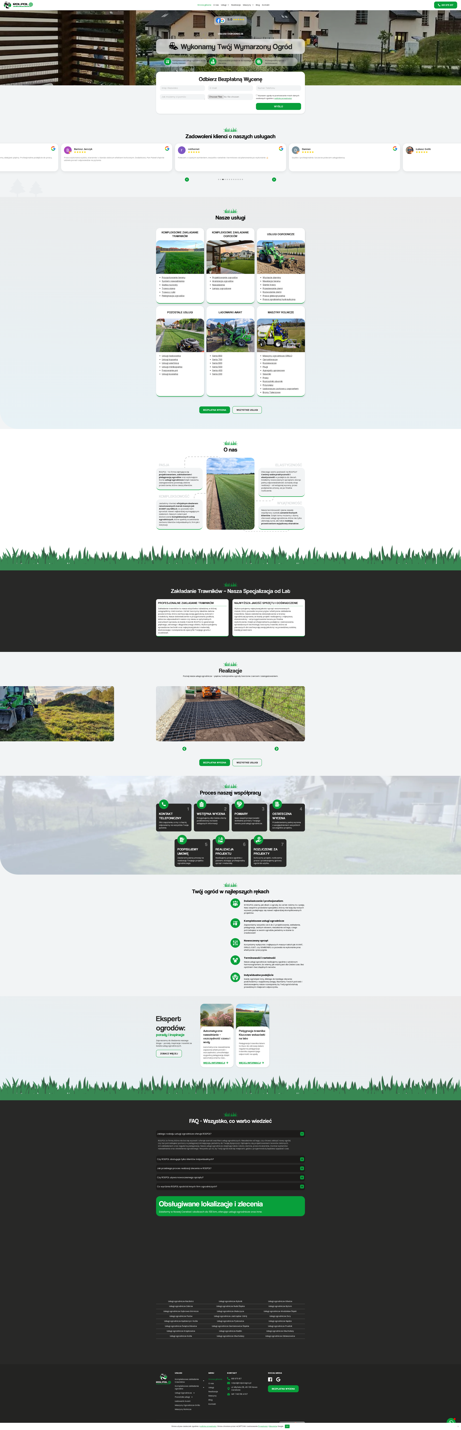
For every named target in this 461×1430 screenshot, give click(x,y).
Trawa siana (168, 288)
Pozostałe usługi (182, 1397)
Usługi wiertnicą (170, 363)
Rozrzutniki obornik (273, 381)
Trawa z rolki (168, 292)
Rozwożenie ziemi (272, 292)
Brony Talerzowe (271, 392)
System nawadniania (173, 281)
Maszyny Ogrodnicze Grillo (187, 1405)
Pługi (265, 366)
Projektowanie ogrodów (225, 277)
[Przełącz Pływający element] (451, 1422)
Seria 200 (217, 374)
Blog (258, 5)
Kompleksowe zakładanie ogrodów (187, 1387)
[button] (187, 180)
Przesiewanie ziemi (273, 288)
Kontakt (266, 5)
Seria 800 (217, 355)
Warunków (273, 1426)
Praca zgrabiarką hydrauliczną (279, 299)
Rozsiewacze (269, 363)
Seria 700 (217, 359)
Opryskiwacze (270, 359)
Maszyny (247, 5)
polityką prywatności (283, 98)
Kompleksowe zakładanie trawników (187, 1380)
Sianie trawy (269, 284)
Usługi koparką (170, 359)
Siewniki (267, 374)
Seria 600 (217, 363)
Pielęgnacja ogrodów (173, 295)
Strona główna (204, 5)
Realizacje (236, 5)
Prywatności (263, 1426)
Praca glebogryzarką (274, 295)
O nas (216, 5)
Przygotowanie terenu (173, 277)
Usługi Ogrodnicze (183, 1393)
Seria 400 (217, 370)
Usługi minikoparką (172, 366)
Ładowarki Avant (183, 1401)
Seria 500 (217, 366)
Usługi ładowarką (171, 355)
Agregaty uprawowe (274, 370)
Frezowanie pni (170, 370)
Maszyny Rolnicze (183, 1409)
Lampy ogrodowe (221, 288)
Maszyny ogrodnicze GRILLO (277, 355)
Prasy (266, 377)
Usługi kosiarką (170, 374)
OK (287, 1426)
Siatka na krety (170, 284)
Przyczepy (268, 385)
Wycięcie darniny (272, 277)
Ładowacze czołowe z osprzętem (281, 388)
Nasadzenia (218, 284)
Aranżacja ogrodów (223, 281)
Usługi (223, 5)
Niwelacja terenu (271, 281)
